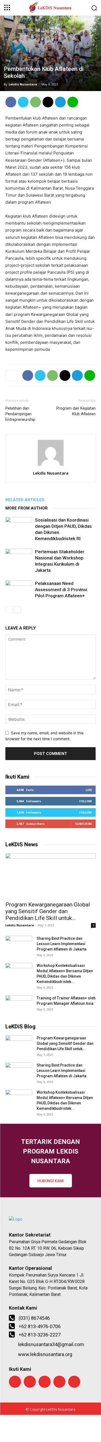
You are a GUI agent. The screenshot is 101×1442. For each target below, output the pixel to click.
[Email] (48, 102)
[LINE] (72, 102)
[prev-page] (8, 609)
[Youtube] (74, 1382)
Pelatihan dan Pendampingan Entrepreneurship (20, 414)
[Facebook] (10, 102)
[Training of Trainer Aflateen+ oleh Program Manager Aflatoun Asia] (18, 1004)
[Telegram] (60, 102)
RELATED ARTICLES (24, 499)
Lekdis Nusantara (23, 84)
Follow (85, 801)
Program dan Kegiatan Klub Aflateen (76, 411)
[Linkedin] (59, 1382)
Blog (8, 60)
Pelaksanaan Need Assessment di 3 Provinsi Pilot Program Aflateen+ (61, 589)
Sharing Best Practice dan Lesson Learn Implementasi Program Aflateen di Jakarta (61, 943)
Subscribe (83, 824)
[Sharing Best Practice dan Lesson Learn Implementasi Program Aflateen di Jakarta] (18, 945)
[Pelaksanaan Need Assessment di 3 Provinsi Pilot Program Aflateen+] (18, 589)
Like (89, 790)
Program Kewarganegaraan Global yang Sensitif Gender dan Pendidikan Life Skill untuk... (47, 911)
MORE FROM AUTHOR (26, 508)
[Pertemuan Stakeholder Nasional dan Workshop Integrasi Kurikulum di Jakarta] (18, 558)
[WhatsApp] (35, 102)
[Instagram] (45, 1382)
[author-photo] (51, 465)
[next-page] (17, 609)
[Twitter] (23, 102)
